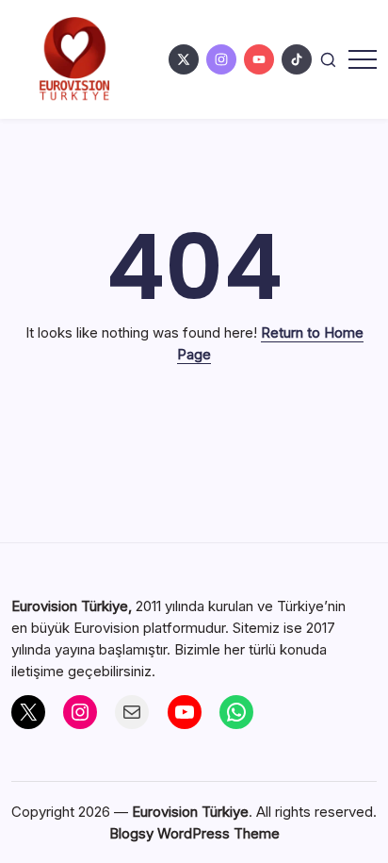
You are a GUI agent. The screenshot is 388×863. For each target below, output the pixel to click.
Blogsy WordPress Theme (194, 833)
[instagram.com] (221, 59)
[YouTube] (185, 712)
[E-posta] (132, 712)
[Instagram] (80, 712)
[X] (28, 712)
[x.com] (184, 59)
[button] (328, 59)
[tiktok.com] (297, 59)
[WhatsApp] (236, 712)
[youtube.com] (259, 59)
